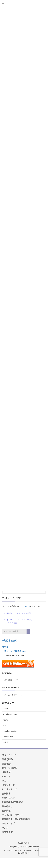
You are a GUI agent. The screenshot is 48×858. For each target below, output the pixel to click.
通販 (6, 647)
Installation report (10, 714)
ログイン (26, 606)
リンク (5, 828)
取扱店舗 (6, 772)
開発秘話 (6, 764)
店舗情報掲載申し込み (12, 802)
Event (5, 709)
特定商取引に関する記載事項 (16, 819)
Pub (4, 725)
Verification (8, 737)
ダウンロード (8, 785)
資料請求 (6, 793)
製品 (4, 759)
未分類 (6, 742)
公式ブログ (7, 832)
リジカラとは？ (9, 755)
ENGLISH (27, 843)
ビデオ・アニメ (9, 789)
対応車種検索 (10, 640)
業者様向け (7, 806)
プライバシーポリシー (12, 815)
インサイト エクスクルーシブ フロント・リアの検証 (22, 621)
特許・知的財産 (9, 768)
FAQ (4, 781)
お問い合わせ (8, 798)
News (5, 720)
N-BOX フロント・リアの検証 (19, 613)
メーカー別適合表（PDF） (17, 651)
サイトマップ (8, 823)
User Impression (10, 731)
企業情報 (6, 811)
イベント (6, 776)
